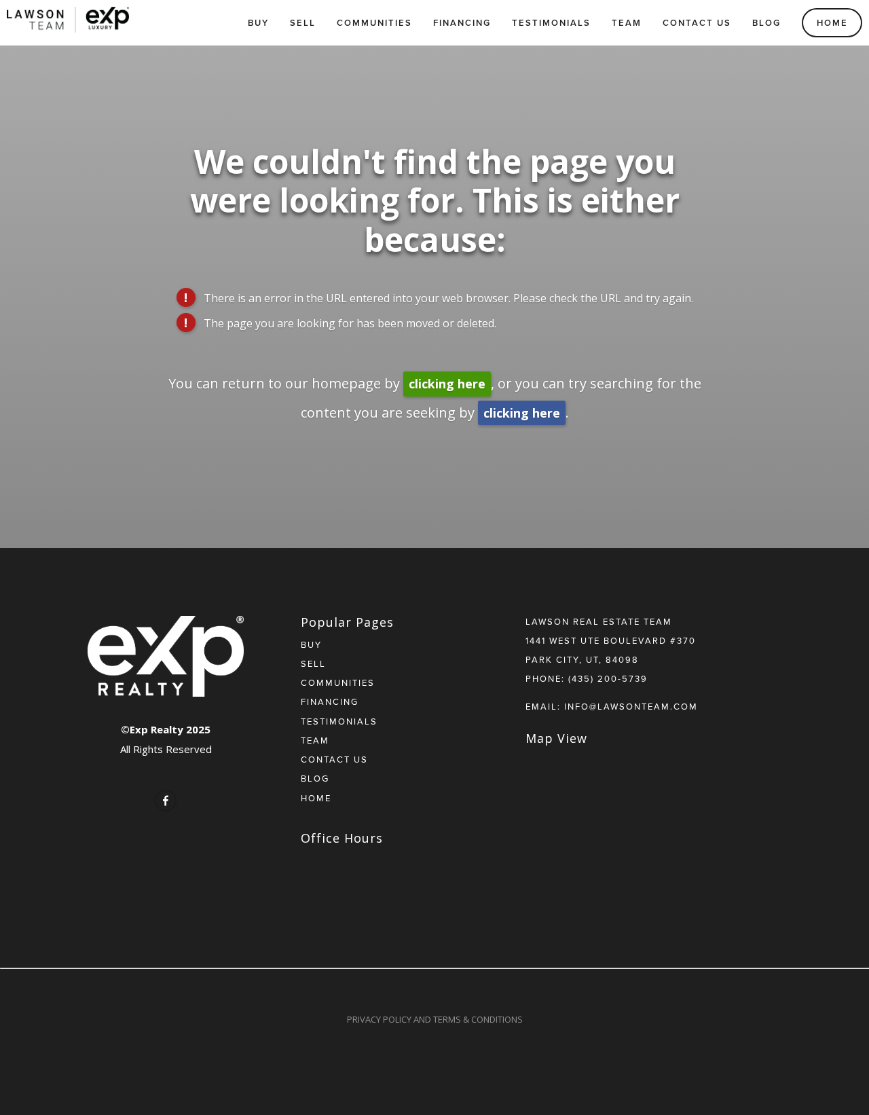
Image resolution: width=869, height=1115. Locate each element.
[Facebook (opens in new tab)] (166, 800)
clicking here (447, 384)
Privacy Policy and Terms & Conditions (435, 1019)
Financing (462, 22)
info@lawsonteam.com (631, 706)
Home (832, 22)
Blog (766, 22)
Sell (303, 22)
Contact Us (697, 22)
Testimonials (551, 22)
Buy (258, 22)
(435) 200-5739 (608, 678)
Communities (374, 22)
